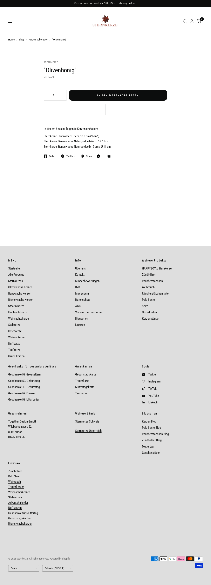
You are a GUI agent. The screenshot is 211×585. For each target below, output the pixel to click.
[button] (105, 109)
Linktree (80, 325)
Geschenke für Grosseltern (24, 374)
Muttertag (148, 446)
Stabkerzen (15, 497)
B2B (77, 287)
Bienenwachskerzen (20, 523)
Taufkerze (14, 350)
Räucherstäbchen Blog (155, 434)
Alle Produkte (16, 274)
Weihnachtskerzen (19, 492)
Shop (21, 39)
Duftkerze (14, 343)
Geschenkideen (151, 453)
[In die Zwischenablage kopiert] (110, 156)
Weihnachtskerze (18, 318)
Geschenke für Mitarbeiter (23, 399)
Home (11, 39)
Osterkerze (15, 331)
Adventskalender (18, 502)
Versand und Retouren (88, 312)
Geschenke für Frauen (21, 393)
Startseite (14, 268)
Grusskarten (149, 312)
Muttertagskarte (84, 387)
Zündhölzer (149, 274)
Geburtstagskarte (85, 374)
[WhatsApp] (99, 156)
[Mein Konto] (191, 21)
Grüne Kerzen (16, 356)
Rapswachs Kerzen (19, 293)
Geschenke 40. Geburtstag (24, 387)
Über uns (80, 268)
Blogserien (81, 318)
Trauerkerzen (16, 487)
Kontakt (79, 274)
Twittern (70, 156)
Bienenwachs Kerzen (20, 300)
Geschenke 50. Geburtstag (24, 381)
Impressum (82, 293)
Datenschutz (82, 300)
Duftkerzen (15, 508)
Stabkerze (14, 325)
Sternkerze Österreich (88, 431)
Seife (145, 306)
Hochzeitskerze (17, 312)
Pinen (89, 156)
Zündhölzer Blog (152, 440)
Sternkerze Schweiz (87, 421)
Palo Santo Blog (151, 428)
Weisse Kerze (16, 337)
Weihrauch (148, 287)
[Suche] (185, 21)
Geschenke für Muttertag (23, 513)
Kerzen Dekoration (38, 39)
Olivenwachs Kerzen (20, 287)
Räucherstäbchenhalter (156, 293)
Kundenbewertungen (87, 281)
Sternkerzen (15, 281)
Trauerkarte (82, 381)
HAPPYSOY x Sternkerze (157, 268)
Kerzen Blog (149, 421)
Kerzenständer (150, 318)
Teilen (52, 156)
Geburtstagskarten (19, 518)
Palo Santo (148, 300)
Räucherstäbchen (152, 281)
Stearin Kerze (16, 306)
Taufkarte (81, 393)
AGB (78, 306)
